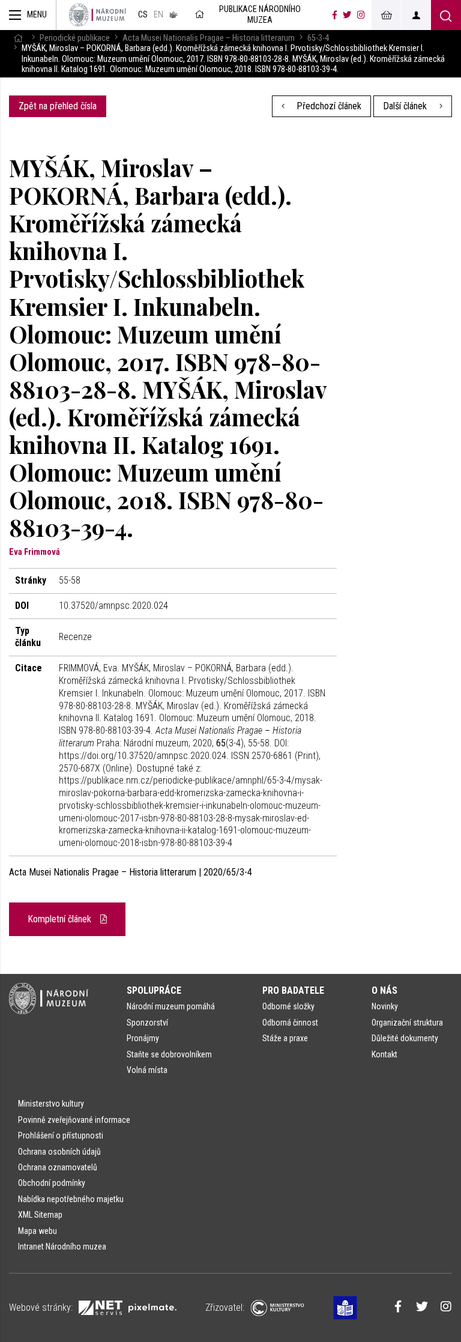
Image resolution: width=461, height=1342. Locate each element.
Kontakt (384, 1054)
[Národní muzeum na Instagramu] (361, 15)
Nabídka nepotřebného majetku (71, 1199)
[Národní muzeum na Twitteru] (347, 15)
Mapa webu (37, 1231)
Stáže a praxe (285, 1038)
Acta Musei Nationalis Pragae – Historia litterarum (208, 38)
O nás (384, 990)
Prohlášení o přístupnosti (60, 1135)
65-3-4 (318, 38)
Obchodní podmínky (51, 1183)
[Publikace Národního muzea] (97, 15)
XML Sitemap (40, 1215)
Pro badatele (293, 990)
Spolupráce (154, 990)
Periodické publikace (75, 38)
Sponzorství (147, 1022)
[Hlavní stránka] (18, 38)
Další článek (406, 106)
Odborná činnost (290, 1022)
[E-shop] (386, 15)
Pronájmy (143, 1038)
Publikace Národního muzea (260, 14)
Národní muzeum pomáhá (171, 1006)
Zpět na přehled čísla (58, 106)
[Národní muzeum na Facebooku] (335, 15)
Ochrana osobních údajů (59, 1151)
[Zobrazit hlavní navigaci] (28, 15)
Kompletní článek (61, 919)
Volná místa (147, 1070)
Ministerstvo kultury (51, 1103)
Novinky (385, 1006)
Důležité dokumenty (405, 1038)
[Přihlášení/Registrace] (416, 15)
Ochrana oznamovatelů (57, 1167)
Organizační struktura (407, 1022)
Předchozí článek (327, 106)
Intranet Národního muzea (62, 1246)
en (158, 15)
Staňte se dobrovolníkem (169, 1054)
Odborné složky (288, 1006)
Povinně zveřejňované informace (74, 1120)
